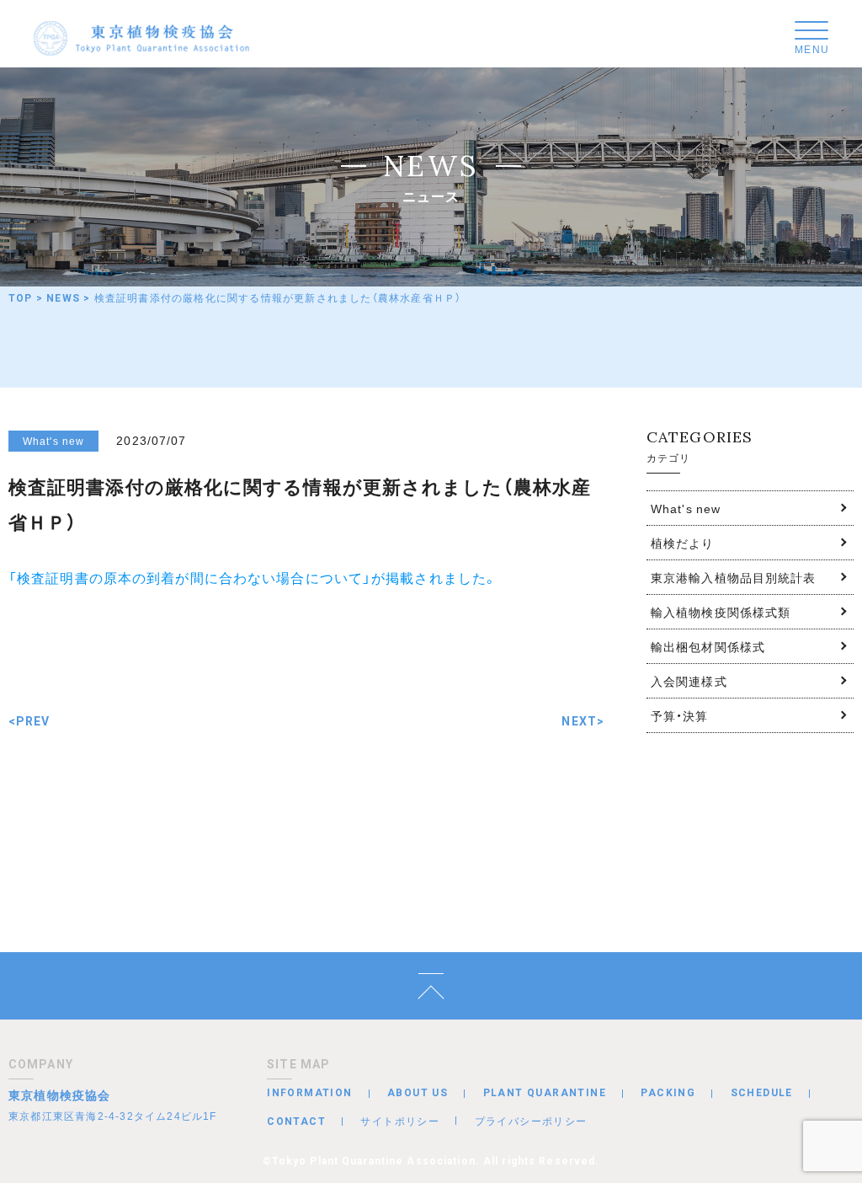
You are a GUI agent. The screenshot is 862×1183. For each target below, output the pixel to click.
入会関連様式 (689, 680)
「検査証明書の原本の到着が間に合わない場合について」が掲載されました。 (253, 577)
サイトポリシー (399, 1120)
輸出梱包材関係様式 (708, 646)
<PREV (29, 721)
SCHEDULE (762, 1093)
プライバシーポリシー (531, 1120)
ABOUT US (417, 1093)
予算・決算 (680, 715)
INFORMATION (309, 1093)
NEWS (63, 298)
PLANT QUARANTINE (544, 1093)
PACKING (668, 1093)
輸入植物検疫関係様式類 (720, 611)
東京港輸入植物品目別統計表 (734, 577)
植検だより (683, 542)
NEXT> (582, 721)
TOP (20, 298)
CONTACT (296, 1121)
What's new (686, 508)
